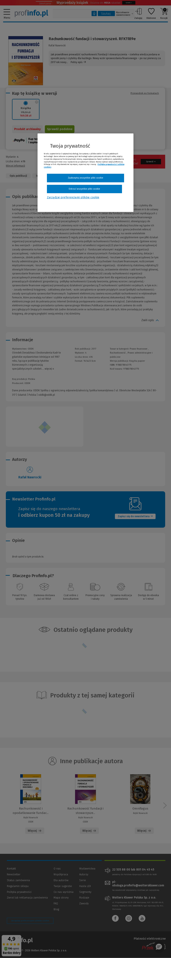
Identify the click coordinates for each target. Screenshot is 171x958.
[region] (85, 172)
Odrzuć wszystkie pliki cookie (84, 189)
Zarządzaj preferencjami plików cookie (73, 197)
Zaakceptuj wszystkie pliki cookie (85, 177)
